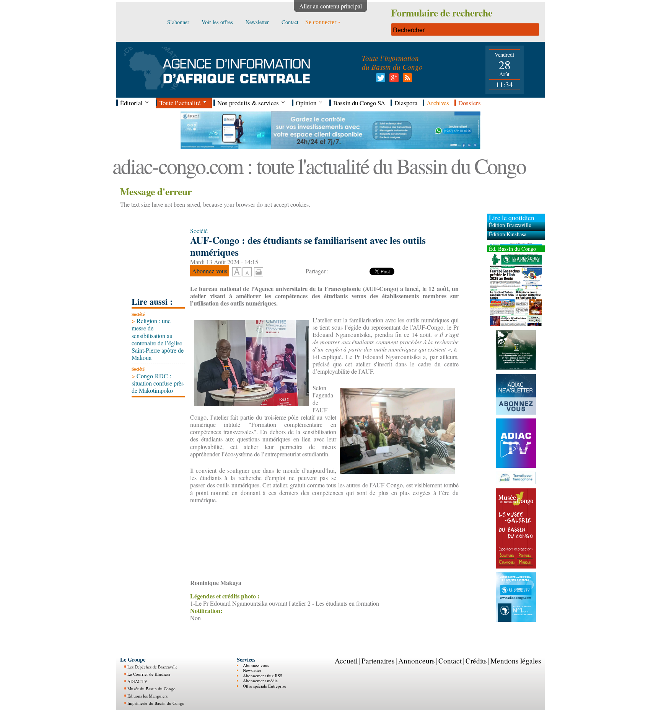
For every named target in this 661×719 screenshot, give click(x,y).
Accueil (346, 660)
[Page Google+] (393, 79)
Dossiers (469, 102)
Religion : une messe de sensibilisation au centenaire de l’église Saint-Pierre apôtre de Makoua (158, 339)
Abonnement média (260, 680)
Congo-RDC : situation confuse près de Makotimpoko (158, 383)
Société (138, 314)
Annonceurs (416, 660)
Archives (438, 102)
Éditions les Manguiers (147, 696)
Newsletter (252, 670)
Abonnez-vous (256, 665)
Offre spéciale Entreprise (264, 686)
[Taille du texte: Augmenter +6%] (236, 272)
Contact (450, 660)
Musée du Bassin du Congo (151, 688)
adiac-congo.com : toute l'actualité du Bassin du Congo (319, 165)
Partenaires (377, 660)
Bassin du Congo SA (359, 102)
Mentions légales (515, 660)
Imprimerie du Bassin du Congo (155, 703)
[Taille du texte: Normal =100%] (247, 272)
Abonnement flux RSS (262, 675)
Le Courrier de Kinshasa (148, 674)
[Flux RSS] (406, 79)
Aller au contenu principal (330, 6)
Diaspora (405, 102)
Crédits (476, 660)
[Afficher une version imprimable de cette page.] (258, 270)
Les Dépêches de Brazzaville (152, 667)
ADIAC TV (137, 681)
